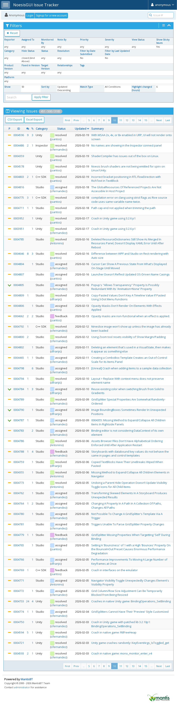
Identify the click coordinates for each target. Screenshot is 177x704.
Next (159, 120)
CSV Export (15, 119)
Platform (9, 77)
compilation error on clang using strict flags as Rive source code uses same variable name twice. (129, 200)
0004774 (18, 612)
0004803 (18, 177)
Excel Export (34, 119)
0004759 (18, 462)
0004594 (18, 632)
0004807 (18, 274)
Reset (13, 33)
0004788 (18, 451)
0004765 (18, 545)
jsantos (56, 139)
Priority (84, 39)
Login (30, 15)
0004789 (18, 399)
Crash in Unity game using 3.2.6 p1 (113, 218)
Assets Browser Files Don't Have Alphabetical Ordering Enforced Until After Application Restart (127, 443)
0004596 (18, 135)
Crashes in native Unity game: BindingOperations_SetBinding (131, 601)
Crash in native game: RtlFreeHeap (113, 632)
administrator (22, 687)
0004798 (18, 368)
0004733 (18, 601)
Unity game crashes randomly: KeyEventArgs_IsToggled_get (130, 643)
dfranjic (56, 299)
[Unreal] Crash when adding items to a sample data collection (131, 368)
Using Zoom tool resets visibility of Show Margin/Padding (128, 337)
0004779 (18, 535)
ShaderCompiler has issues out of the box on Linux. (125, 156)
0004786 (18, 441)
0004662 (18, 316)
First (67, 120)
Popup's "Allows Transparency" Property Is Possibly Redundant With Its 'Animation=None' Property (125, 287)
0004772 (18, 591)
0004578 (18, 166)
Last (167, 120)
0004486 (18, 145)
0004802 (18, 347)
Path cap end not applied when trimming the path (123, 208)
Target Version (45, 67)
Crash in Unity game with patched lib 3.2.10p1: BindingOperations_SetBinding (120, 624)
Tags (82, 65)
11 (120, 120)
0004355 (18, 472)
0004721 (18, 643)
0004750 (18, 622)
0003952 (18, 218)
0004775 (18, 197)
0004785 (18, 239)
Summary (97, 128)
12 (127, 120)
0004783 (18, 430)
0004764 (18, 503)
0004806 (18, 306)
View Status (138, 39)
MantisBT (27, 679)
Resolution (63, 50)
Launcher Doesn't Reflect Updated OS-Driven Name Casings (130, 274)
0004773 (18, 483)
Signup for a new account (51, 15)
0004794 (18, 379)
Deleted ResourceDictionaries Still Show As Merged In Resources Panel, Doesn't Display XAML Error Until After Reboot (127, 243)
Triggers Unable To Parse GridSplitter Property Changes (127, 524)
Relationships (64, 65)
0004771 (18, 580)
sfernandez (58, 149)
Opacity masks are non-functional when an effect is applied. (130, 316)
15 (145, 120)
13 (133, 120)
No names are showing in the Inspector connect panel (126, 145)
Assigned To (28, 39)
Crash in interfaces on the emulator (114, 570)
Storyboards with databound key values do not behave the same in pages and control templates (130, 454)
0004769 (18, 570)
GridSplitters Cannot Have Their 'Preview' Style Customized (130, 612)
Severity (109, 39)
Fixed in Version (31, 65)
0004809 (18, 295)
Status (44, 50)
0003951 (18, 229)
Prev (76, 120)
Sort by (45, 86)
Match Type (86, 86)
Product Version (8, 67)
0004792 (18, 326)
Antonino (57, 243)
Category (9, 50)
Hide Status (28, 50)
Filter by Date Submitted (87, 52)
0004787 (18, 420)
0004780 (18, 514)
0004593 (18, 653)
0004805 (18, 285)
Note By (61, 39)
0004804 (18, 264)
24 (27, 601)
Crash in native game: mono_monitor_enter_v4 (121, 653)
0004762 (18, 493)
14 (139, 120)
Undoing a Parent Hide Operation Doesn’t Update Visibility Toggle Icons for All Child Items (129, 485)
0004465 (18, 358)
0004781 (18, 524)
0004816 (18, 187)
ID (18, 128)
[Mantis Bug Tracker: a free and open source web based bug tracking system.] (158, 697)
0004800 (18, 337)
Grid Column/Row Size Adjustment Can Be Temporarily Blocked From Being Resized (126, 593)
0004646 (18, 254)
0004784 (18, 389)
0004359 (18, 156)
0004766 (18, 559)
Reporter (9, 39)
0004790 (18, 410)
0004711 (18, 208)
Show (7, 86)
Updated (80, 128)
